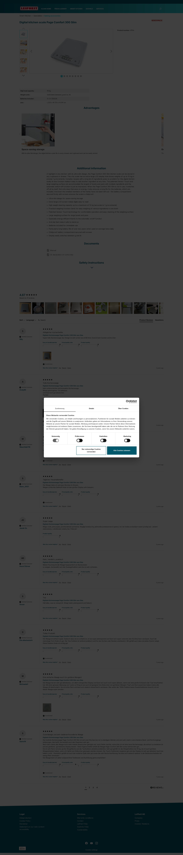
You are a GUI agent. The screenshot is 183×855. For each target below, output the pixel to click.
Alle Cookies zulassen (121, 451)
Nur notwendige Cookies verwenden (91, 450)
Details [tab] (91, 408)
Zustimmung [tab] (59, 408)
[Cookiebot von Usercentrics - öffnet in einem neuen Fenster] (127, 401)
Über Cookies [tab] (123, 408)
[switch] (80, 440)
